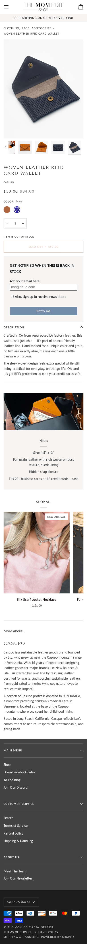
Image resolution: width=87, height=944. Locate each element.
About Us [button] (11, 857)
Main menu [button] (13, 750)
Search (8, 818)
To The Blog (12, 780)
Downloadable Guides (19, 772)
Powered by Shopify (58, 937)
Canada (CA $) (18, 902)
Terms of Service (16, 825)
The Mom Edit (19, 927)
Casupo (9, 182)
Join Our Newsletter (18, 878)
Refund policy (13, 833)
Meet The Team (15, 871)
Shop (7, 765)
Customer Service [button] (19, 804)
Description (14, 327)
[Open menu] (10, 7)
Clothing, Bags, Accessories (28, 28)
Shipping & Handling (18, 841)
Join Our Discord (15, 787)
